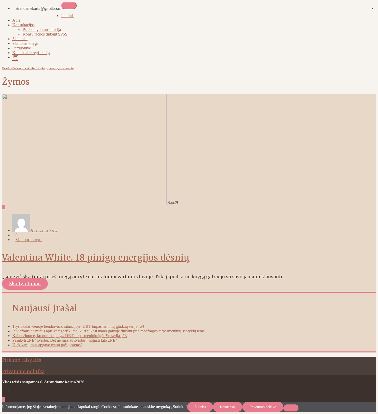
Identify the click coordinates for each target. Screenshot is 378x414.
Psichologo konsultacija (42, 29)
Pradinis (67, 15)
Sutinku (200, 407)
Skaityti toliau (25, 284)
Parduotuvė (21, 48)
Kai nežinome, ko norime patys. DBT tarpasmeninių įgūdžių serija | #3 (69, 335)
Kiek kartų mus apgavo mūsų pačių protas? (47, 345)
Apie (16, 20)
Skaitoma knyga (25, 43)
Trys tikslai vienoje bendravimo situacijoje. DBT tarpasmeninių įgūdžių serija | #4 (78, 326)
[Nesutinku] (291, 408)
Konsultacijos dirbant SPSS (45, 34)
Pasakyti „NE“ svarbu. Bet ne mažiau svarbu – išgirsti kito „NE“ (64, 340)
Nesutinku (227, 407)
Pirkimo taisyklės (21, 360)
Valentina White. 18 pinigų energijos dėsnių (43, 68)
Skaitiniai (20, 39)
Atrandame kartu (44, 230)
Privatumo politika (23, 371)
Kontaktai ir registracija (31, 52)
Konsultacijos (23, 25)
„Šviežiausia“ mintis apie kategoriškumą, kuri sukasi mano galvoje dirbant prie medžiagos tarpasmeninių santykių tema (108, 331)
